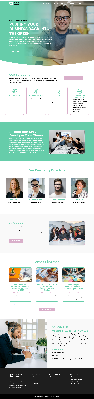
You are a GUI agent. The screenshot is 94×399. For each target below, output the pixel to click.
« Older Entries (12, 304)
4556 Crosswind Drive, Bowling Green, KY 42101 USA (68, 359)
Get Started (16, 51)
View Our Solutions (73, 78)
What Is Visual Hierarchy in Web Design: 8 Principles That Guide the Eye (47, 287)
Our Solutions (53, 3)
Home (45, 3)
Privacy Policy (53, 376)
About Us (64, 3)
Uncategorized (20, 292)
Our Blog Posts (47, 309)
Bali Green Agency (59, 352)
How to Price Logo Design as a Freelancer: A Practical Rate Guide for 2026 (20, 287)
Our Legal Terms (54, 378)
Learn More (16, 241)
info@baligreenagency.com (61, 355)
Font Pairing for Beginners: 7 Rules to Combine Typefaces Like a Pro (73, 287)
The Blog (72, 3)
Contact (81, 3)
